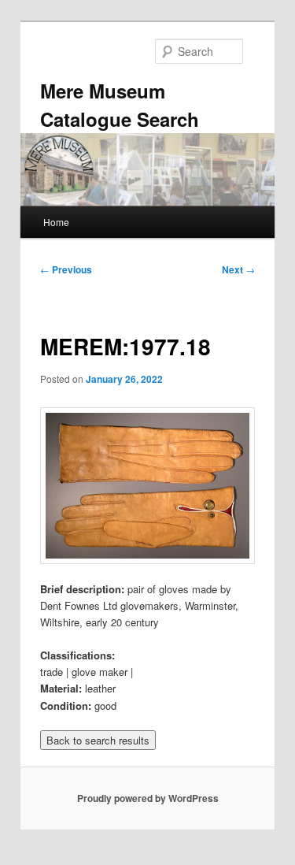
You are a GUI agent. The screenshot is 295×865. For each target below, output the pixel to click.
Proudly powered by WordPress (148, 798)
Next (238, 269)
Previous (66, 269)
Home (56, 221)
